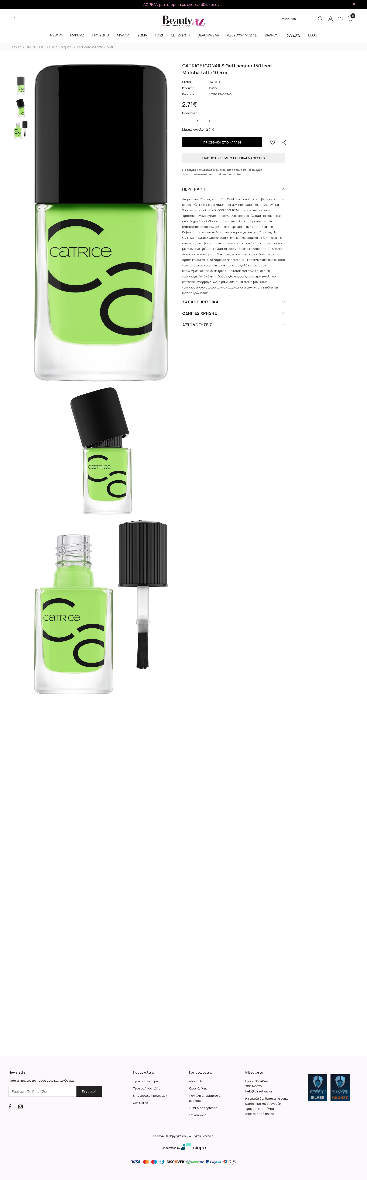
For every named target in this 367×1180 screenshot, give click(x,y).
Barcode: (188, 94)
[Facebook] (9, 1106)
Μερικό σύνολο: (193, 129)
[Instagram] (20, 1106)
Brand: (187, 82)
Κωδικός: (188, 88)
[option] (101, 223)
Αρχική (16, 47)
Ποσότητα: (190, 113)
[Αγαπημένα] (273, 142)
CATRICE (215, 82)
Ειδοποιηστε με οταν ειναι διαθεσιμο (233, 158)
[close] (354, 4)
